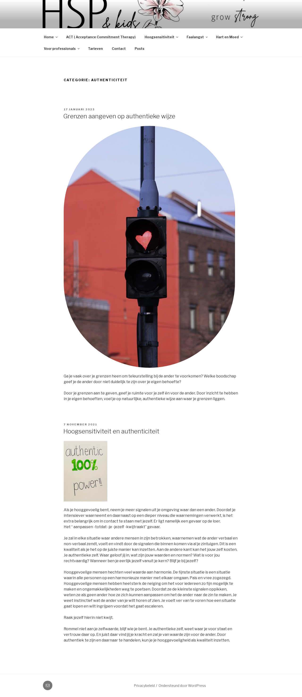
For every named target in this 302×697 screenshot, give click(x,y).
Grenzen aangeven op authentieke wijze (119, 116)
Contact (119, 49)
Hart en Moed (227, 37)
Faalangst (195, 37)
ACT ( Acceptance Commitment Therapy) (101, 37)
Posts (139, 49)
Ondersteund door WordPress (182, 686)
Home (49, 37)
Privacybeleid (144, 686)
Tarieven (95, 49)
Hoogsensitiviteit (159, 37)
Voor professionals (60, 49)
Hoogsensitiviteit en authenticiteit (111, 431)
